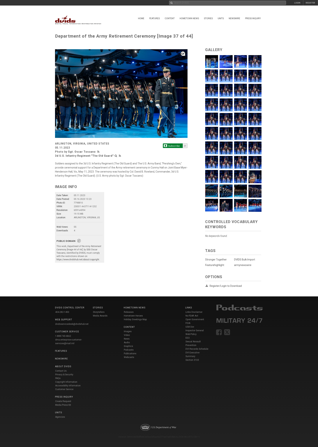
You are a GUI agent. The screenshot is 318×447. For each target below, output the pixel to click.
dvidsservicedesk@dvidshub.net (72, 324)
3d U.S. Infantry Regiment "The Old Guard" (84, 155)
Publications (130, 353)
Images (128, 331)
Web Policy (191, 334)
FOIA (188, 323)
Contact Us (61, 371)
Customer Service (64, 389)
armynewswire (242, 265)
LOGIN (297, 3)
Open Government (195, 319)
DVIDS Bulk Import (244, 259)
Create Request (63, 401)
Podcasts (129, 350)
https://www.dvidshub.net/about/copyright (77, 259)
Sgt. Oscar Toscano (82, 151)
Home (141, 18)
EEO (188, 338)
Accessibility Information (68, 385)
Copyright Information (66, 382)
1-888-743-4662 (63, 336)
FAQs (58, 378)
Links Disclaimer (194, 312)
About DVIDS (63, 366)
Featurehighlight (214, 265)
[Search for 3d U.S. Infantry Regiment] (116, 155)
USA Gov (190, 327)
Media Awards (100, 315)
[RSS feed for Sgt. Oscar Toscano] (99, 151)
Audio (127, 342)
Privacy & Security (64, 374)
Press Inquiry (253, 18)
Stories (208, 18)
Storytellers (99, 312)
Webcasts (129, 357)
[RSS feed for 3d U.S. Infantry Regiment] (120, 155)
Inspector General (195, 330)
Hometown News (189, 18)
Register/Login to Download (226, 285)
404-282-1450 (62, 312)
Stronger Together (216, 259)
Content (170, 18)
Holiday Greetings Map (135, 319)
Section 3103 (192, 360)
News (127, 339)
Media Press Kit (63, 405)
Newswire (234, 18)
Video (127, 335)
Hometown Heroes (133, 315)
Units (221, 18)
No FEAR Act (192, 315)
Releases (129, 312)
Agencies (60, 417)
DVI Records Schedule (197, 349)
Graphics (128, 346)
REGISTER (310, 3)
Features (154, 18)
